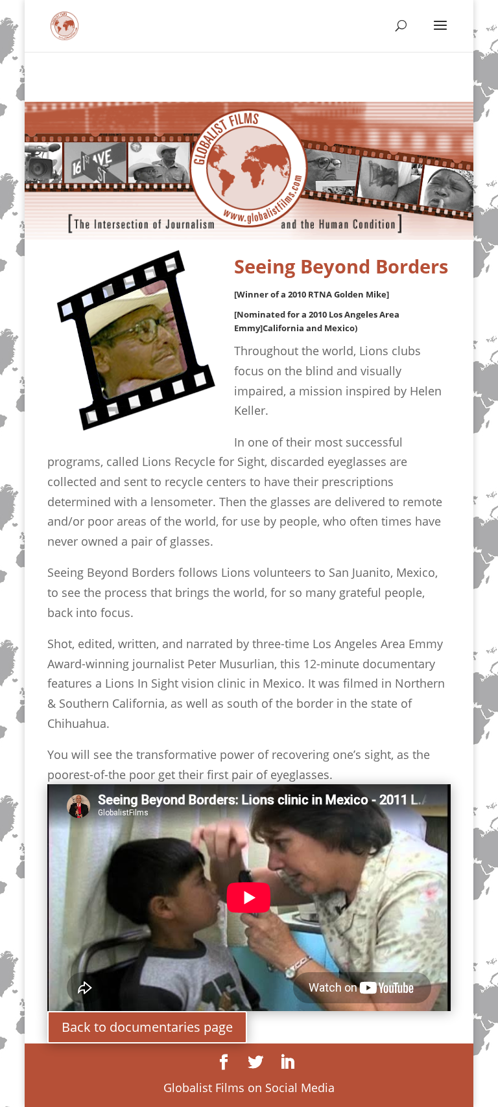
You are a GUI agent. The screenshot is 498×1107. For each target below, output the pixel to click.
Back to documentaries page (147, 1027)
